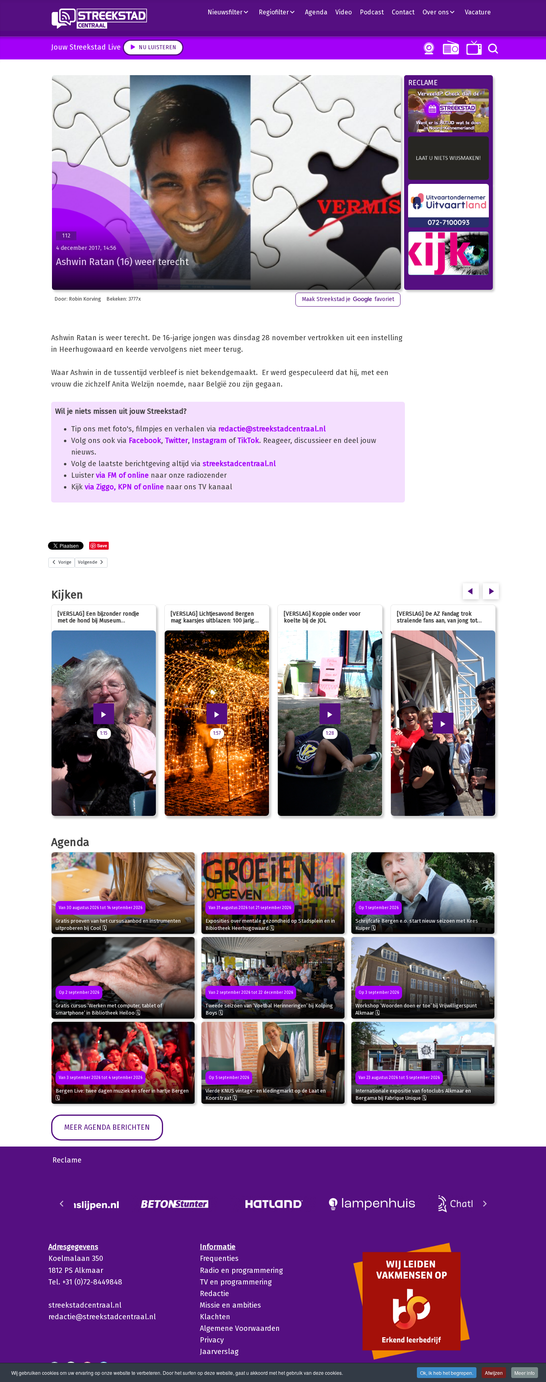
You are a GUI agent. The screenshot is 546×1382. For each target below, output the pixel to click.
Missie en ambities (230, 1305)
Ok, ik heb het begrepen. (446, 1372)
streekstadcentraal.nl (239, 463)
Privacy (212, 1340)
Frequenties (219, 1258)
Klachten (215, 1316)
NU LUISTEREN (449, 47)
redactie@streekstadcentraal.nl (272, 429)
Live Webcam (427, 48)
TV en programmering (236, 1282)
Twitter (176, 440)
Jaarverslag (219, 1351)
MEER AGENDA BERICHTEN (107, 1127)
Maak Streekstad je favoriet (348, 299)
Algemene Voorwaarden (240, 1328)
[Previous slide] (62, 1204)
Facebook (145, 440)
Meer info (524, 1372)
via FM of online (122, 475)
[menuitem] (231, 12)
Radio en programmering (241, 1270)
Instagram (209, 440)
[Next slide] (484, 1204)
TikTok (248, 440)
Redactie (214, 1293)
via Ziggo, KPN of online (124, 487)
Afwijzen (494, 1372)
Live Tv (472, 48)
